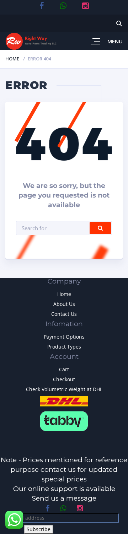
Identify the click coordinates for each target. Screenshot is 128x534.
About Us (64, 304)
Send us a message (64, 498)
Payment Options (64, 336)
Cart (64, 369)
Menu (115, 41)
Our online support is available (64, 489)
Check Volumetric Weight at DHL (64, 389)
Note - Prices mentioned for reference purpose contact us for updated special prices (64, 469)
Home (12, 58)
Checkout (64, 379)
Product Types (64, 346)
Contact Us (64, 314)
